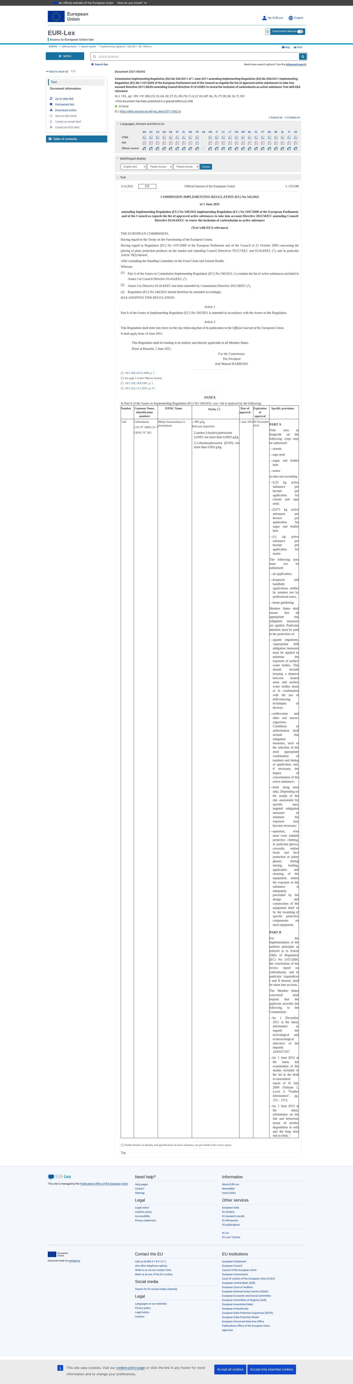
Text (54, 82)
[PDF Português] (263, 143)
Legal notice (142, 1207)
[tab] (208, 124)
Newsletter (228, 1188)
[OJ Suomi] (289, 148)
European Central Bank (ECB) (238, 1282)
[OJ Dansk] (164, 148)
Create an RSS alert (67, 127)
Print (299, 47)
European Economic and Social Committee (246, 1295)
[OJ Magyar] (236, 148)
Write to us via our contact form (153, 1270)
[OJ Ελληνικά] (184, 148)
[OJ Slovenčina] (276, 148)
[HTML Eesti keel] (177, 137)
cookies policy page (130, 1368)
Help (287, 47)
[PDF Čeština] (157, 143)
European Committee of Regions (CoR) (244, 1300)
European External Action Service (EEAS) (245, 1291)
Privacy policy (143, 1308)
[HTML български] (144, 137)
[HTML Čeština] (157, 137)
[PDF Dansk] (164, 143)
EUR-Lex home (69, 46)
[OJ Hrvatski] (210, 148)
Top (123, 1152)
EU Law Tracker (231, 1237)
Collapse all (293, 117)
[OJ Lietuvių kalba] (230, 148)
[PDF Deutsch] (171, 143)
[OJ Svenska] (296, 148)
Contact (139, 1188)
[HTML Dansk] (164, 137)
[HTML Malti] (243, 137)
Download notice (65, 110)
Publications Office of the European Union (104, 1183)
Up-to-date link (64, 98)
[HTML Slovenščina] (282, 137)
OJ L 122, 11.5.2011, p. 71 (139, 388)
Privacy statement (145, 1220)
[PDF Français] (197, 143)
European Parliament (234, 1261)
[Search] (303, 56)
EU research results (233, 1216)
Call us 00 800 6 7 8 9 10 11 (150, 1261)
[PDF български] (144, 143)
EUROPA (53, 46)
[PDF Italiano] (217, 143)
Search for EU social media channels (156, 1289)
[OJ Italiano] (217, 148)
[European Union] (58, 1254)
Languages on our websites (151, 1303)
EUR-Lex (61, 33)
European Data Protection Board (240, 1317)
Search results (88, 46)
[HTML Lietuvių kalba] (230, 137)
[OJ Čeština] (157, 148)
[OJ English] (190, 148)
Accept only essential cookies (271, 1369)
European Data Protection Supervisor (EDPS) (247, 1312)
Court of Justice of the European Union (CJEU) (248, 1278)
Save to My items (66, 116)
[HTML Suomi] (289, 137)
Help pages (141, 1184)
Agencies (227, 1330)
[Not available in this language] (203, 137)
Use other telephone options (151, 1265)
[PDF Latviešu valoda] (223, 143)
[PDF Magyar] (236, 143)
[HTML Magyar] (236, 137)
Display (206, 166)
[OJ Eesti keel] (177, 148)
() (274, 250)
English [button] (298, 18)
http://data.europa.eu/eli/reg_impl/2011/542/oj (150, 111)
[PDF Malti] (243, 143)
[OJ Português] (263, 148)
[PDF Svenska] (296, 143)
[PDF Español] (151, 143)
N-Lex (225, 1232)
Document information (65, 88)
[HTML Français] (197, 137)
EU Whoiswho (230, 1220)
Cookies (139, 1316)
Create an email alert (68, 121)
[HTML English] (190, 137)
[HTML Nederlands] (250, 137)
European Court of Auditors (237, 1287)
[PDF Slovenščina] (282, 143)
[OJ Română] (269, 148)
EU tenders (228, 1211)
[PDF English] (190, 143)
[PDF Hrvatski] (210, 143)
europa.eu (74, 1260)
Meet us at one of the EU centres (154, 1274)
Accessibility (142, 1216)
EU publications (231, 1224)
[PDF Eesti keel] (177, 143)
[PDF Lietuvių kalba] (230, 143)
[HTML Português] (263, 137)
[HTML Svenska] (296, 137)
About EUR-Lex (230, 1184)
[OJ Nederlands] (250, 148)
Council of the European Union (239, 1270)
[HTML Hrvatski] (210, 137)
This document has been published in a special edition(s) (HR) (154, 101)
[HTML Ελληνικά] (184, 137)
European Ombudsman (235, 1308)
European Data (230, 1207)
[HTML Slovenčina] (276, 137)
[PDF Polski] (256, 143)
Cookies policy (143, 1211)
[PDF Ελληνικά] (184, 143)
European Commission (235, 1274)
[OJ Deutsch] (171, 148)
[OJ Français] (197, 148)
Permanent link (64, 104)
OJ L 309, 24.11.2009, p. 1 (139, 373)
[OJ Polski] (256, 148)
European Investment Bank (237, 1304)
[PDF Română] (269, 143)
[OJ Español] (151, 148)
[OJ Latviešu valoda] (223, 148)
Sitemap (140, 1192)
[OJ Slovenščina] (282, 148)
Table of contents (64, 139)
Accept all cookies (230, 1369)
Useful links (229, 1192)
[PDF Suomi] (289, 143)
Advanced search (296, 64)
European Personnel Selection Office (243, 1321)
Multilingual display (133, 158)
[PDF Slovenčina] (276, 143)
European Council (232, 1265)
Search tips (101, 64)
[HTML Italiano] (217, 137)
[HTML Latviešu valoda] (223, 137)
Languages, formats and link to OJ (142, 124)
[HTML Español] (151, 137)
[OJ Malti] (243, 148)
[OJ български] (144, 148)
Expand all (277, 117)
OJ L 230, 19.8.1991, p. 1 (139, 383)
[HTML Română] (269, 137)
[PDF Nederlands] (250, 143)
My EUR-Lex (275, 18)
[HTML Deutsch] (171, 137)
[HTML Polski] (256, 137)
